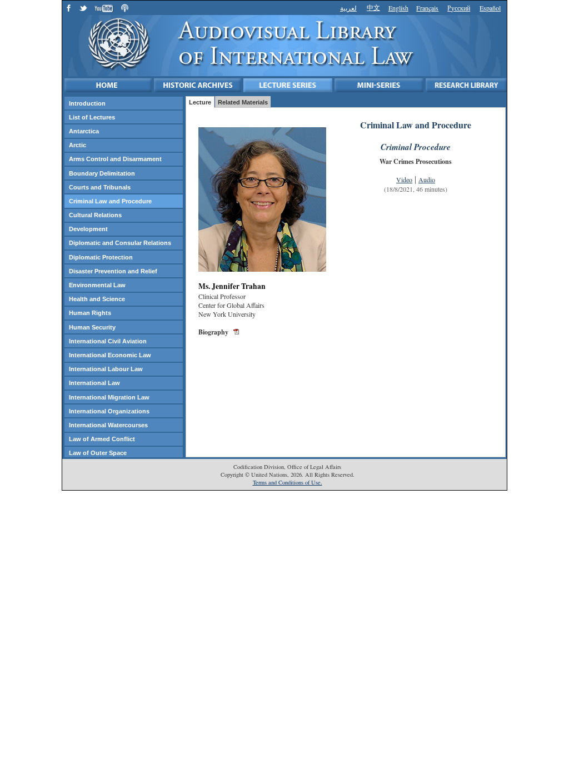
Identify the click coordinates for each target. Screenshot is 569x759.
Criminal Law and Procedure (110, 201)
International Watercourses (108, 425)
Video (404, 179)
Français (427, 7)
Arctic (77, 145)
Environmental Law (97, 285)
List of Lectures (92, 117)
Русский (458, 7)
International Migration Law (109, 397)
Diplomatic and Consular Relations (120, 242)
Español (490, 7)
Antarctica (84, 131)
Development (88, 229)
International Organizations (109, 411)
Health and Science (97, 299)
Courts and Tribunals (100, 187)
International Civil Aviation (108, 341)
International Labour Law (106, 369)
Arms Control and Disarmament (115, 159)
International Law (94, 382)
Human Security (92, 327)
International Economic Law (110, 355)
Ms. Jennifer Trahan (232, 286)
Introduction (87, 103)
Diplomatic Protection (101, 257)
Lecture (200, 102)
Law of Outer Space (98, 453)
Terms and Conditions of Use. (287, 482)
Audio (426, 179)
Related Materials (243, 102)
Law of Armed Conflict (102, 439)
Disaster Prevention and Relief (113, 271)
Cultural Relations (95, 215)
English (398, 7)
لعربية (348, 7)
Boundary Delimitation (102, 173)
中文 (373, 7)
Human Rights (90, 312)
